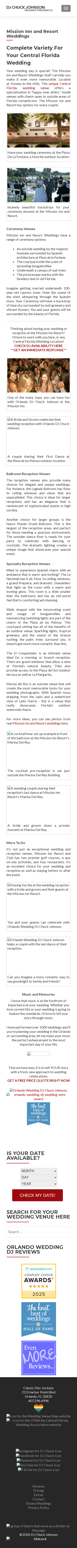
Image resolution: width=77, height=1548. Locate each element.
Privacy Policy (38, 1507)
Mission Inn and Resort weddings (37, 723)
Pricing (38, 1490)
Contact (38, 1499)
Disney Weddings (38, 1503)
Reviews (39, 1486)
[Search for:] (39, 1232)
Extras (38, 1495)
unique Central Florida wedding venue (38, 85)
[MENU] (66, 8)
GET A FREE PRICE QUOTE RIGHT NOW (38, 1080)
